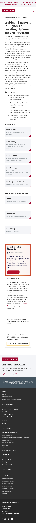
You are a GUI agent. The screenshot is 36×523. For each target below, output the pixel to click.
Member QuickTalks (7, 464)
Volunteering (5, 467)
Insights (4, 421)
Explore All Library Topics (8, 417)
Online (3, 448)
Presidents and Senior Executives (10, 409)
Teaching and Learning (7, 414)
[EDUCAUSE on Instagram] (5, 519)
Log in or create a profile (9, 374)
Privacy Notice (6, 506)
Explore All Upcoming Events (9, 450)
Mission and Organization (8, 481)
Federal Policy (5, 407)
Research (4, 424)
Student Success (6, 412)
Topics (4, 392)
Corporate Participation (8, 489)
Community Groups (7, 457)
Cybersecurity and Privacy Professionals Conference (15, 438)
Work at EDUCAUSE (6, 491)
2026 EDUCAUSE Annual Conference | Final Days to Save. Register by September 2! (18, 3)
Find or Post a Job (6, 472)
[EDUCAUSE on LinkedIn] (8, 519)
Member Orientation (7, 486)
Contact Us (4, 494)
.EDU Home (5, 511)
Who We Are (5, 476)
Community (5, 454)
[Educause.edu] (10, 359)
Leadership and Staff (7, 484)
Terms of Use (6, 509)
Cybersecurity (5, 402)
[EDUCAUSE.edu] (8, 10)
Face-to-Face (5, 445)
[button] (33, 11)
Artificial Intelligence (7, 397)
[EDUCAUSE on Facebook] (2, 519)
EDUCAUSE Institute (7, 440)
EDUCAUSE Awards (6, 470)
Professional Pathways (8, 443)
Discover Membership (7, 479)
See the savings (13, 272)
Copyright (5, 503)
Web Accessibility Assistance (11, 514)
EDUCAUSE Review (6, 429)
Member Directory (6, 459)
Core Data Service (6, 426)
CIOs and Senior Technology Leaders (11, 399)
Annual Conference (7, 435)
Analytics (4, 394)
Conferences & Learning (9, 433)
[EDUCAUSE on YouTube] (12, 519)
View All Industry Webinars (18, 344)
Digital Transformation (7, 404)
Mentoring (4, 462)
